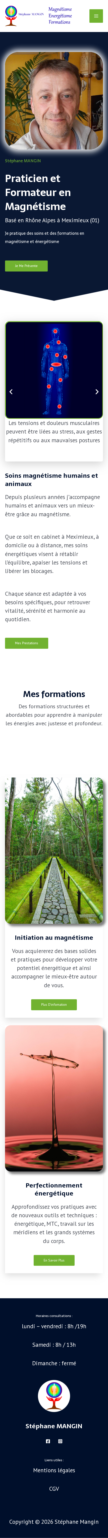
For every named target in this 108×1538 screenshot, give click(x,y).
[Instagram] (60, 1441)
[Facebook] (48, 1441)
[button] (11, 391)
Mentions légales (54, 1470)
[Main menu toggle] (96, 16)
